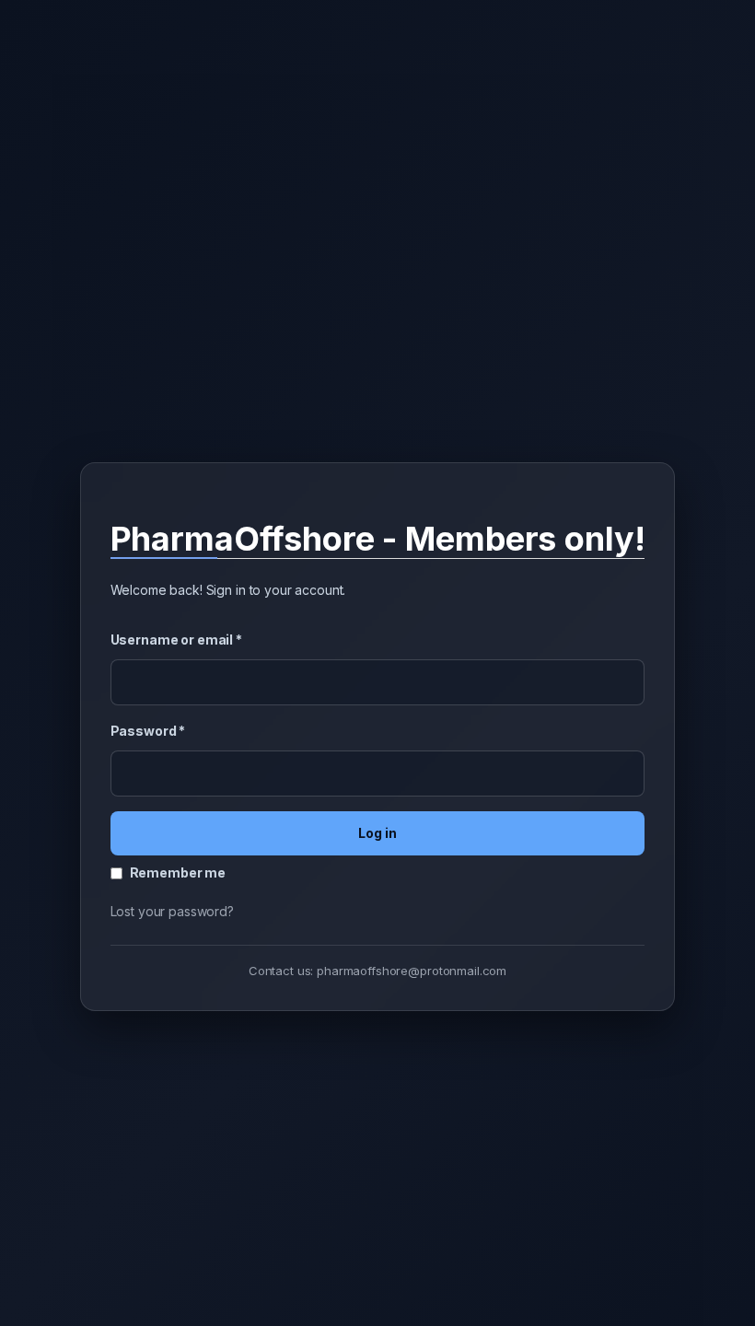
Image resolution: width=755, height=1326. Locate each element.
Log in (377, 833)
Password (148, 731)
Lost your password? (172, 911)
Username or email (176, 639)
